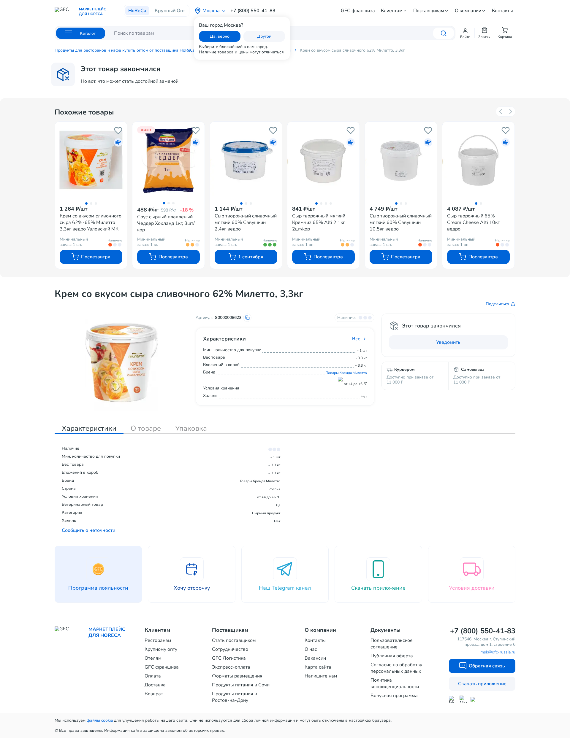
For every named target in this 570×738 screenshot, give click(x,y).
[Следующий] (510, 111)
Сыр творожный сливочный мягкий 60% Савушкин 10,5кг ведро (401, 222)
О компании (468, 10)
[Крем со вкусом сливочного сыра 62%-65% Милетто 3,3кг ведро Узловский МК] (91, 160)
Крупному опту (161, 649)
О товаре (146, 428)
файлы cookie (100, 720)
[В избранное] (118, 130)
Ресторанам (158, 640)
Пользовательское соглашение (391, 643)
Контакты (502, 10)
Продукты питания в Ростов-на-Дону (234, 697)
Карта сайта (318, 667)
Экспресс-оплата (231, 667)
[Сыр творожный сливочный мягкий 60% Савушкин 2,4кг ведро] (246, 160)
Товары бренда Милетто (346, 372)
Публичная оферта (391, 656)
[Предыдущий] (501, 111)
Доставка (155, 685)
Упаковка (191, 428)
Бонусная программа (394, 695)
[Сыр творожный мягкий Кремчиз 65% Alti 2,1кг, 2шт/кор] (323, 160)
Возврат (154, 694)
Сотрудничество (230, 649)
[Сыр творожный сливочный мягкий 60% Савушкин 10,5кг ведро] (401, 160)
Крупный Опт (170, 10)
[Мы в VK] (474, 699)
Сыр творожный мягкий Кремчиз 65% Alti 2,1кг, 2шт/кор (319, 222)
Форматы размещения (237, 676)
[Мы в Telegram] (463, 699)
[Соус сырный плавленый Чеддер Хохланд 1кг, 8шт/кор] (168, 160)
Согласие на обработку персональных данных (396, 668)
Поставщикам (428, 10)
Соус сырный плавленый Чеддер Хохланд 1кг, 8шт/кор (166, 223)
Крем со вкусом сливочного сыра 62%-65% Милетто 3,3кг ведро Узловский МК (90, 222)
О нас (311, 649)
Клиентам (392, 10)
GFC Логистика (229, 658)
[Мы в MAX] (452, 699)
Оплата (153, 676)
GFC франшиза (358, 10)
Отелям (153, 658)
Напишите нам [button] (321, 676)
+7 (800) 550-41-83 (253, 10)
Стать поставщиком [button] (234, 640)
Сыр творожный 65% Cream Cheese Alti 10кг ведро (473, 222)
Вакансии (315, 658)
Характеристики (89, 428)
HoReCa (137, 10)
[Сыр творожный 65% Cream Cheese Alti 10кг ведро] (478, 160)
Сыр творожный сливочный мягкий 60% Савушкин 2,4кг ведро (246, 222)
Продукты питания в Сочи (241, 685)
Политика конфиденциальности (394, 683)
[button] (465, 33)
